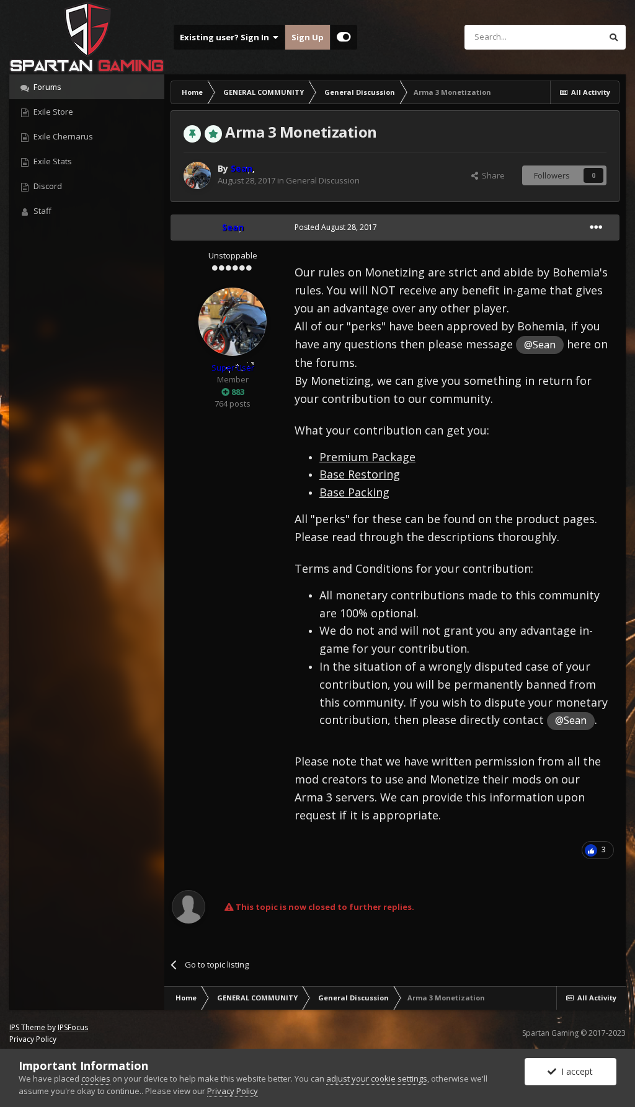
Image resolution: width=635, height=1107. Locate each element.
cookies (95, 1078)
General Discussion (323, 180)
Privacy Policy (32, 1039)
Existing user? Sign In (226, 37)
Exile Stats (52, 161)
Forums (46, 86)
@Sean (540, 344)
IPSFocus (73, 1027)
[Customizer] (344, 37)
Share (491, 175)
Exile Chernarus (62, 136)
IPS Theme (27, 1027)
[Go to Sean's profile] (197, 175)
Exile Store (52, 111)
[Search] (613, 37)
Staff (41, 210)
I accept (574, 1071)
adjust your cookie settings (376, 1078)
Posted (336, 227)
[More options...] (596, 227)
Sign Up (307, 37)
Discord (47, 186)
